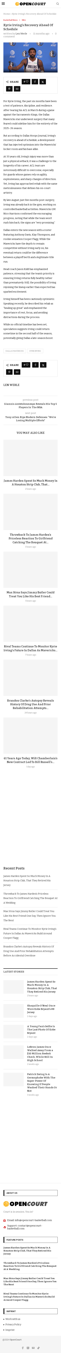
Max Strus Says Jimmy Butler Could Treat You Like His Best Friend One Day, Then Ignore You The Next (29, 916)
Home (6, 14)
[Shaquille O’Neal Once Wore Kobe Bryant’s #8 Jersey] (13, 1011)
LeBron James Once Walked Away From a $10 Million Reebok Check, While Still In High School (40, 1054)
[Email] (33, 1348)
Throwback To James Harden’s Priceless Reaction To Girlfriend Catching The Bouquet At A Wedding (30, 898)
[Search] (57, 4)
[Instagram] (28, 1348)
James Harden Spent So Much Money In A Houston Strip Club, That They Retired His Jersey (27, 881)
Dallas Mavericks (15, 351)
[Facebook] (23, 1348)
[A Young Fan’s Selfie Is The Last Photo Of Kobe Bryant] (13, 1031)
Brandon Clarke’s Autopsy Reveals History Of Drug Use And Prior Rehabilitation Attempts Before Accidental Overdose (28, 951)
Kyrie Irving (35, 351)
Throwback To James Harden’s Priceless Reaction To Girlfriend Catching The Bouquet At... (31, 538)
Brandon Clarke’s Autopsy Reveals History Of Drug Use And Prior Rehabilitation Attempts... (30, 704)
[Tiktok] (38, 1348)
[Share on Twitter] (42, 81)
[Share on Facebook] (35, 81)
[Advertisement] (30, 825)
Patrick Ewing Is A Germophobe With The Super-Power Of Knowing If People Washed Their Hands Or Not (42, 1082)
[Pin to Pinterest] (9, 89)
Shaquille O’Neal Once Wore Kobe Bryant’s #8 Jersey (41, 1009)
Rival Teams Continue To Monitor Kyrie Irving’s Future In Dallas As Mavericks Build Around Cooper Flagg (29, 933)
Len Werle (21, 33)
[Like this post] (27, 81)
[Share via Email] (17, 89)
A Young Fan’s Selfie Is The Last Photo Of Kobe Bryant (41, 1029)
